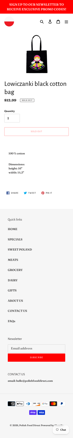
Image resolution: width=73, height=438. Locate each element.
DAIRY (13, 280)
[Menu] (66, 21)
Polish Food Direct (29, 425)
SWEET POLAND (20, 249)
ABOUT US (15, 301)
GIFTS (12, 290)
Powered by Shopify (52, 425)
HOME (12, 229)
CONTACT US (17, 311)
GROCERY (15, 270)
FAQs (11, 321)
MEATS (13, 260)
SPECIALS (15, 239)
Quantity (9, 111)
